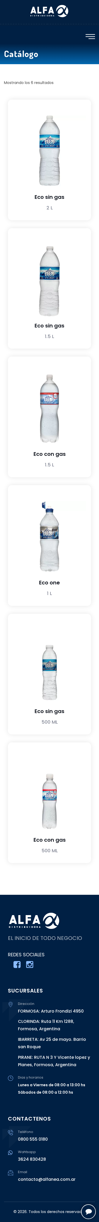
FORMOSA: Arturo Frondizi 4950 (51, 1011)
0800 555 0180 (33, 1139)
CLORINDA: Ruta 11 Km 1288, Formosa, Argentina (46, 1025)
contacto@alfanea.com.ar (47, 1179)
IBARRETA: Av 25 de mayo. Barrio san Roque (52, 1043)
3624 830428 (32, 1159)
